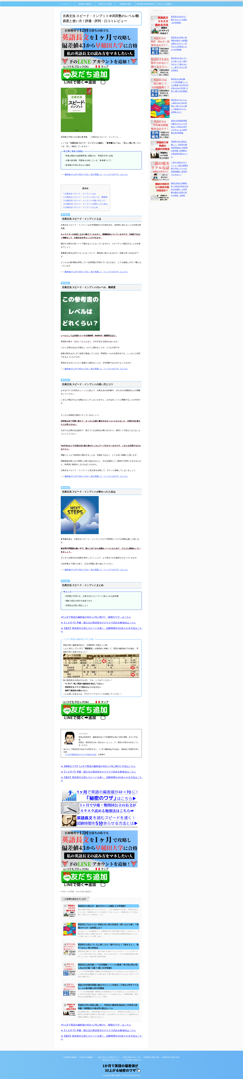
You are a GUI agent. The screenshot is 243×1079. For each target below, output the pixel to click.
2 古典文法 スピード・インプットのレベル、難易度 (85, 197)
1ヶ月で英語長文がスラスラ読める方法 (80, 754)
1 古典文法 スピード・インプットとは (79, 193)
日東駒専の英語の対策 (151, 1057)
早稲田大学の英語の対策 (171, 1057)
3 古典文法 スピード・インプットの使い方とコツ (84, 200)
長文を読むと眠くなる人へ (112, 1060)
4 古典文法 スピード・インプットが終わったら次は (85, 204)
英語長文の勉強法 (84, 4)
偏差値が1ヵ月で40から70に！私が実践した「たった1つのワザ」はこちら (96, 174)
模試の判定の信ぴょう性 (132, 1057)
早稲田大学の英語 (105, 4)
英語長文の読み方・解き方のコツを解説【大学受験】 (102, 906)
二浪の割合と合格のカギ (133, 1060)
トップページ (64, 4)
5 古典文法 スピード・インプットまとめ (80, 207)
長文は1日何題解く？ (87, 1057)
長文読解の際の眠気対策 (145, 4)
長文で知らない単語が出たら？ (109, 1057)
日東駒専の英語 (125, 4)
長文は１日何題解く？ (166, 4)
